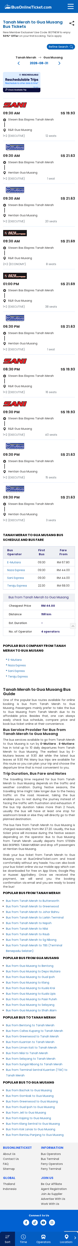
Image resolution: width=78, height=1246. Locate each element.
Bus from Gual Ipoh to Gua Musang (30, 1107)
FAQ (6, 1164)
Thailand (9, 1184)
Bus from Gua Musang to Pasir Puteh (31, 999)
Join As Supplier (51, 1194)
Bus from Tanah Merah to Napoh (29, 923)
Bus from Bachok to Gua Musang (29, 1090)
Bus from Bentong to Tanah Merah (30, 1025)
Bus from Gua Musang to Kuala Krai (30, 988)
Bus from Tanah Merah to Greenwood (32, 906)
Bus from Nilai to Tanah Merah (27, 1053)
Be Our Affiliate (51, 1184)
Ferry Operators (52, 1164)
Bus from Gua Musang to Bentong (29, 966)
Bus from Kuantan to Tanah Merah (30, 1042)
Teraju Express (17, 586)
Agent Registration (54, 1189)
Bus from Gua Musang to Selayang (30, 1005)
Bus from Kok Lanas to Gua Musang (30, 1129)
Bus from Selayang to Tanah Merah (30, 1059)
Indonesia (9, 1189)
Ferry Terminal (51, 1169)
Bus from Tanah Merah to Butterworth (32, 901)
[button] (21, 82)
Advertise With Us (53, 1199)
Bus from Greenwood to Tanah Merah (32, 1036)
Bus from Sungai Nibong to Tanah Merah (34, 1064)
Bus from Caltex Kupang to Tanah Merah (34, 1031)
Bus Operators (51, 1154)
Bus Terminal (50, 1159)
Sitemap (9, 1169)
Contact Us (11, 1159)
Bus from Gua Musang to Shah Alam (31, 1010)
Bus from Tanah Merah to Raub (28, 934)
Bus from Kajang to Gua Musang (28, 1118)
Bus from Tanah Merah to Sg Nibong (31, 940)
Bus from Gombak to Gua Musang (30, 1096)
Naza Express (16, 570)
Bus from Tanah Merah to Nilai (27, 929)
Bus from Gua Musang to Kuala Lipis (31, 994)
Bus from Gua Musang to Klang (27, 983)
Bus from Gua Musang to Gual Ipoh (30, 977)
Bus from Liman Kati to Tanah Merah (31, 1048)
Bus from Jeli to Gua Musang (26, 1113)
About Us (9, 1154)
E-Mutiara (14, 562)
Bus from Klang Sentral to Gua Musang (33, 1124)
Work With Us (50, 1204)
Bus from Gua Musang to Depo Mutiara (33, 971)
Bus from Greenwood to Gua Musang (32, 1101)
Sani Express (15, 578)
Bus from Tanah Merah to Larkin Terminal (35, 917)
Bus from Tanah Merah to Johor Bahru (32, 912)
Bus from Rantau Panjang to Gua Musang (35, 1135)
